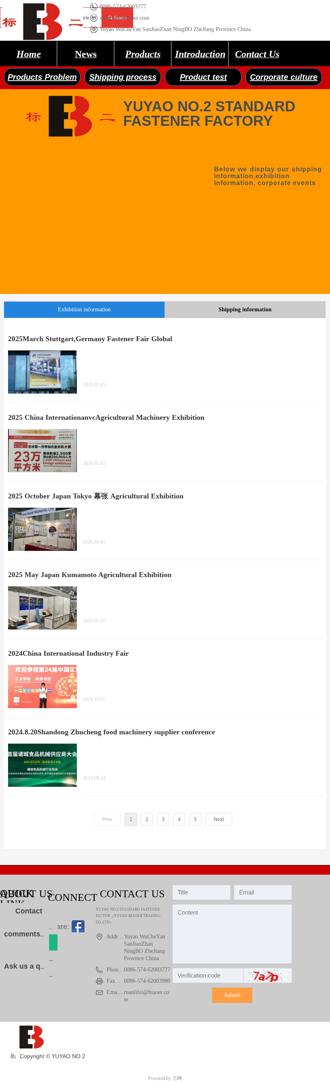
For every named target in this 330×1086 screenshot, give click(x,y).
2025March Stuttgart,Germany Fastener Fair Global (90, 339)
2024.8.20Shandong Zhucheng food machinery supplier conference (111, 732)
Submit (232, 995)
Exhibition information (84, 309)
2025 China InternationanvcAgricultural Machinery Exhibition (106, 417)
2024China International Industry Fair (68, 653)
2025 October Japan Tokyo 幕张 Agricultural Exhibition (96, 496)
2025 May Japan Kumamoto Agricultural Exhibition (89, 575)
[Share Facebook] (78, 926)
